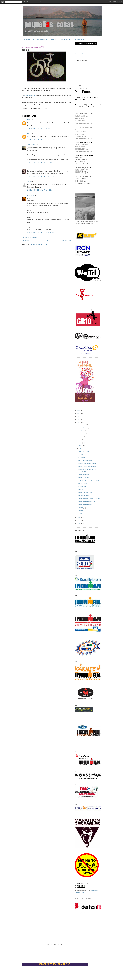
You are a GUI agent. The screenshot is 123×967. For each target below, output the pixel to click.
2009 (79, 520)
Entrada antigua (66, 240)
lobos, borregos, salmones (87, 466)
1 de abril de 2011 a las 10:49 (40, 139)
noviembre (82, 428)
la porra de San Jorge (85, 492)
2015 (79, 410)
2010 (79, 517)
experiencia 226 (42, 40)
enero (81, 514)
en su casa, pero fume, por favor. (89, 498)
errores (80, 489)
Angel (29, 181)
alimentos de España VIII (86, 501)
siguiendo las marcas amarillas (88, 480)
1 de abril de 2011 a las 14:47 (40, 163)
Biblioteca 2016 (79, 40)
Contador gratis (79, 53)
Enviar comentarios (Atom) (39, 244)
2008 (79, 523)
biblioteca (54, 40)
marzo (81, 508)
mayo (81, 446)
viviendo (81, 454)
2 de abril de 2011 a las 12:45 (40, 232)
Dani (28, 120)
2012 (79, 419)
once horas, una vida (85, 460)
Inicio (48, 240)
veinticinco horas (83, 451)
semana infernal (83, 474)
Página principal (28, 40)
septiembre (82, 434)
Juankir (29, 168)
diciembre (82, 425)
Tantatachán (31, 145)
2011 (79, 422)
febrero (81, 511)
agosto (81, 437)
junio (80, 443)
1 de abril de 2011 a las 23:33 (40, 190)
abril (80, 449)
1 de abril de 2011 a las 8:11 (40, 128)
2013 (79, 416)
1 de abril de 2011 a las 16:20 (40, 176)
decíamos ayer (83, 483)
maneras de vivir (83, 477)
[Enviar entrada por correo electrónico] (45, 108)
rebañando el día (84, 486)
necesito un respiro (84, 495)
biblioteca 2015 (66, 40)
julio (80, 440)
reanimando (82, 457)
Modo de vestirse (29, 95)
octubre (81, 431)
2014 (79, 413)
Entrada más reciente (29, 240)
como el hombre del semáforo (88, 463)
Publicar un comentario (29, 237)
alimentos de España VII (33, 47)
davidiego (30, 195)
